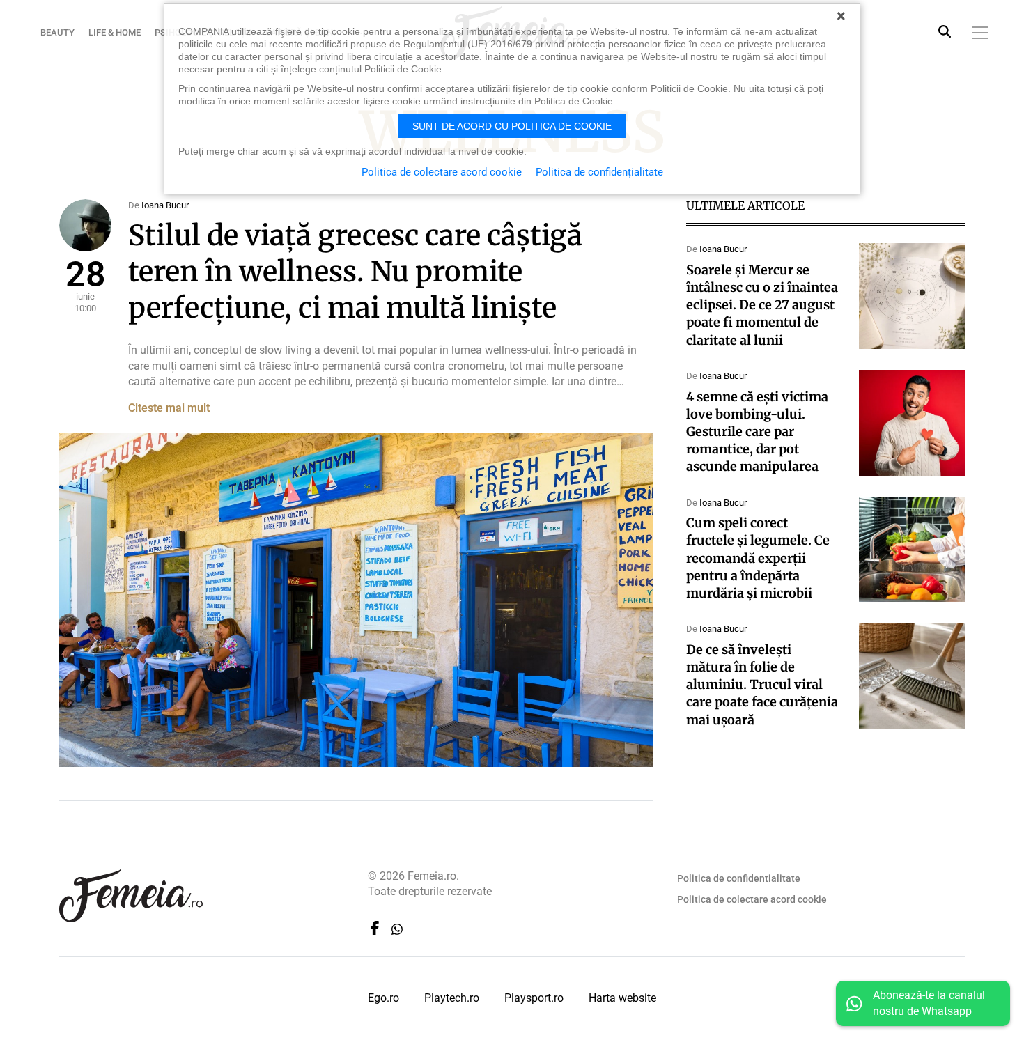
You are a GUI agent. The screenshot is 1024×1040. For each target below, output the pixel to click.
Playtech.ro (451, 997)
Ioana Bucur (165, 205)
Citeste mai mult (169, 407)
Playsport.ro (534, 997)
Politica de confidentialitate (738, 878)
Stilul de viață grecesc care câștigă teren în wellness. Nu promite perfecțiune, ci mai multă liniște (355, 271)
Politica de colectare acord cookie (752, 899)
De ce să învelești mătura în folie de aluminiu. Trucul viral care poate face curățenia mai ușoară (762, 685)
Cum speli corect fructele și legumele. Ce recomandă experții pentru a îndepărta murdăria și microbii (758, 558)
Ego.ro (383, 997)
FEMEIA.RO (131, 895)
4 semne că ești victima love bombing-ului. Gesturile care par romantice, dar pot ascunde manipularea (757, 432)
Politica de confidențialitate (599, 172)
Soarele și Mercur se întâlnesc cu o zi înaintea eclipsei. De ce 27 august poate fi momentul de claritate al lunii (762, 305)
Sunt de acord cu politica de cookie (512, 126)
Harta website (622, 997)
